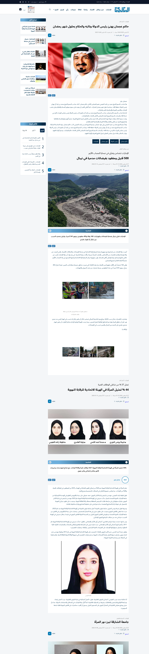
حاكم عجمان (124, 141)
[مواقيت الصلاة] (20, 9)
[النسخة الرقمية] (31, 10)
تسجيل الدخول (41, 2)
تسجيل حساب (34, 2)
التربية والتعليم (120, 618)
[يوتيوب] (20, 2)
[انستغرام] (23, 2)
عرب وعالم (100, 9)
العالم (121, 149)
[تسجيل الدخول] (45, 2)
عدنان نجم (117, 480)
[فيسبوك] (28, 2)
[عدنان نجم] (125, 479)
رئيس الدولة (114, 141)
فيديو (62, 9)
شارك (53, 35)
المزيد (56, 9)
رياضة (86, 9)
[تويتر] (25, 2)
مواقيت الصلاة (106, 2)
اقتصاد (92, 9)
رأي (67, 9)
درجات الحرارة (99, 2)
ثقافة (79, 9)
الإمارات (108, 9)
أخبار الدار (121, 21)
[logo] (122, 10)
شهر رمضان (104, 141)
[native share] (49, 35)
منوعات (73, 9)
